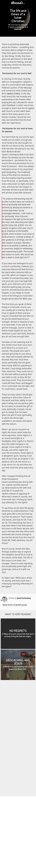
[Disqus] (18, 711)
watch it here (14, 93)
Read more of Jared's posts (15, 604)
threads (17, 3)
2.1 (24, 3)
